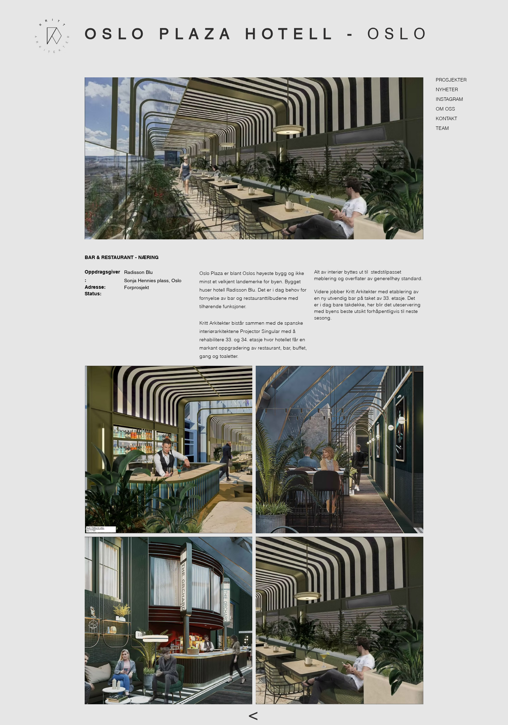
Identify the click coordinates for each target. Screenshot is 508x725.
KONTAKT (446, 118)
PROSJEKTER (451, 80)
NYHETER (447, 89)
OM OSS (445, 109)
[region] (254, 158)
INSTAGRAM (449, 99)
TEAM (442, 128)
